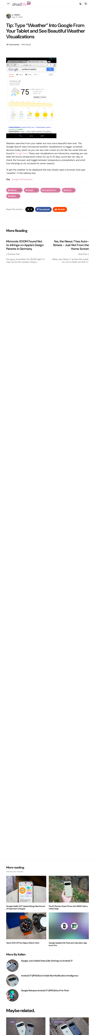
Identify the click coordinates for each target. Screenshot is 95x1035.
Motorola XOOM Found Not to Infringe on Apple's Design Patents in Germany (25, 245)
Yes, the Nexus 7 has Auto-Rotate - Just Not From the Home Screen (71, 245)
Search (69, 190)
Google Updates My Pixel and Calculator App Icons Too (68, 944)
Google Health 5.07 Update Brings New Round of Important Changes (25, 907)
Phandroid (27, 179)
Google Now (21, 153)
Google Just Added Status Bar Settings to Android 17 (46, 960)
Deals (12, 1022)
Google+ (16, 179)
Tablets (14, 196)
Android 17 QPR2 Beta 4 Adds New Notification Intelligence (49, 975)
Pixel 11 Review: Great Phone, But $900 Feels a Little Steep (68, 907)
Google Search (51, 190)
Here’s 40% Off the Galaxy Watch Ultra (22, 943)
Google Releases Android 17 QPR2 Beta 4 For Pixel (45, 990)
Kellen (17, 15)
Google (32, 190)
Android (15, 190)
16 (12, 44)
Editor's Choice (59, 1022)
